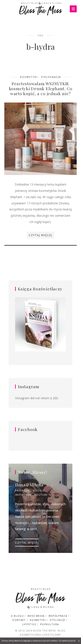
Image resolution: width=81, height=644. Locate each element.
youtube (41, 494)
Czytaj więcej (40, 235)
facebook (22, 490)
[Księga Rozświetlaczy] (40, 324)
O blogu (17, 615)
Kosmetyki (29, 76)
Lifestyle (29, 624)
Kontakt (19, 620)
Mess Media (36, 615)
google (39, 490)
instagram (23, 494)
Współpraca (58, 615)
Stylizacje (57, 620)
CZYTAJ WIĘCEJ (27, 543)
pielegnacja (51, 76)
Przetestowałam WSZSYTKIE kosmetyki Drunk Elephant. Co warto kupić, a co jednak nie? (40, 88)
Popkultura (49, 624)
